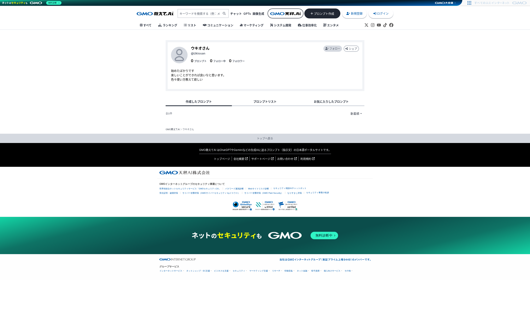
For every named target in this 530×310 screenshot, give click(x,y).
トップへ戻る (265, 138)
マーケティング (253, 25)
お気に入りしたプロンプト (331, 101)
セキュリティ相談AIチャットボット (289, 188)
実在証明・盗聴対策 (168, 193)
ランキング (170, 25)
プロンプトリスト (265, 101)
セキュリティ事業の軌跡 (317, 192)
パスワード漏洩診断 (234, 188)
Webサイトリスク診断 (258, 188)
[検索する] (224, 13)
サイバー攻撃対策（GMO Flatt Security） (263, 193)
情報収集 (288, 271)
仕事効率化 (309, 25)
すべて (147, 25)
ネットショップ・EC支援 (198, 271)
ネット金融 (302, 271)
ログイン (383, 13)
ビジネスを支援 (221, 271)
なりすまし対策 (294, 193)
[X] (366, 25)
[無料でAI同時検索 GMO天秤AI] (285, 13)
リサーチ (276, 271)
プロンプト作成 (324, 13)
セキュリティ (239, 271)
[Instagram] (373, 25)
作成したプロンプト (199, 101)
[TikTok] (385, 25)
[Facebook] (391, 25)
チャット (236, 13)
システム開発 (282, 25)
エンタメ (333, 25)
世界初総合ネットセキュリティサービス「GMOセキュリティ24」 (190, 188)
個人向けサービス (332, 271)
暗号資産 (315, 271)
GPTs (247, 13)
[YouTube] (379, 25)
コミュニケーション (220, 25)
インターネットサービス (170, 271)
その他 (347, 271)
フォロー (334, 48)
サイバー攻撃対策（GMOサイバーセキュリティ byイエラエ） (211, 193)
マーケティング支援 (258, 271)
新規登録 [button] (357, 13)
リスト (192, 25)
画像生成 (258, 13)
